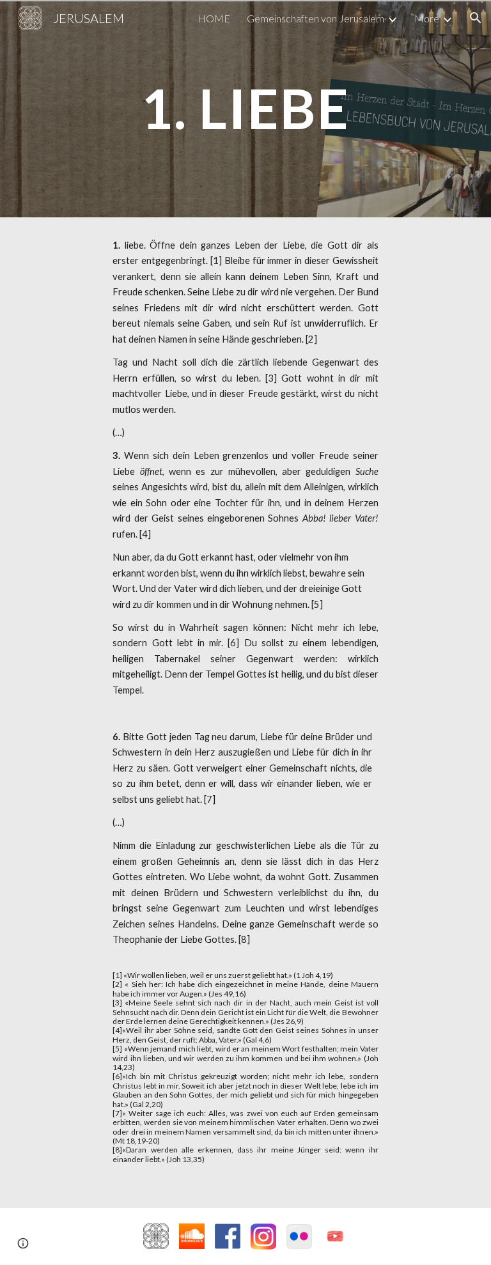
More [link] (426, 18)
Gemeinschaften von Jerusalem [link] (315, 18)
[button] (475, 18)
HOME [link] (214, 18)
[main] (245, 108)
